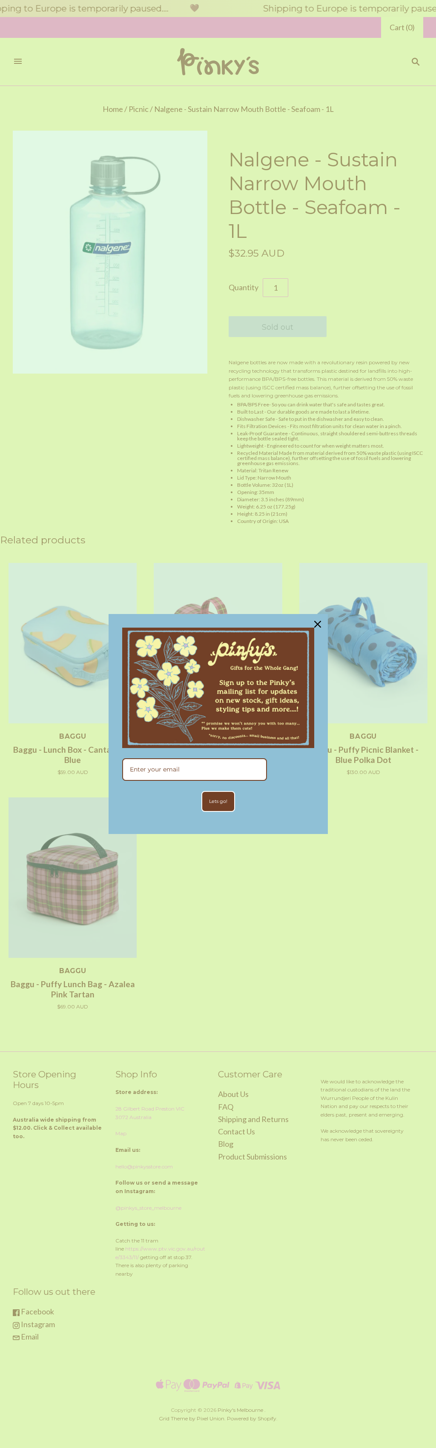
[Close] (317, 624)
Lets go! (218, 801)
